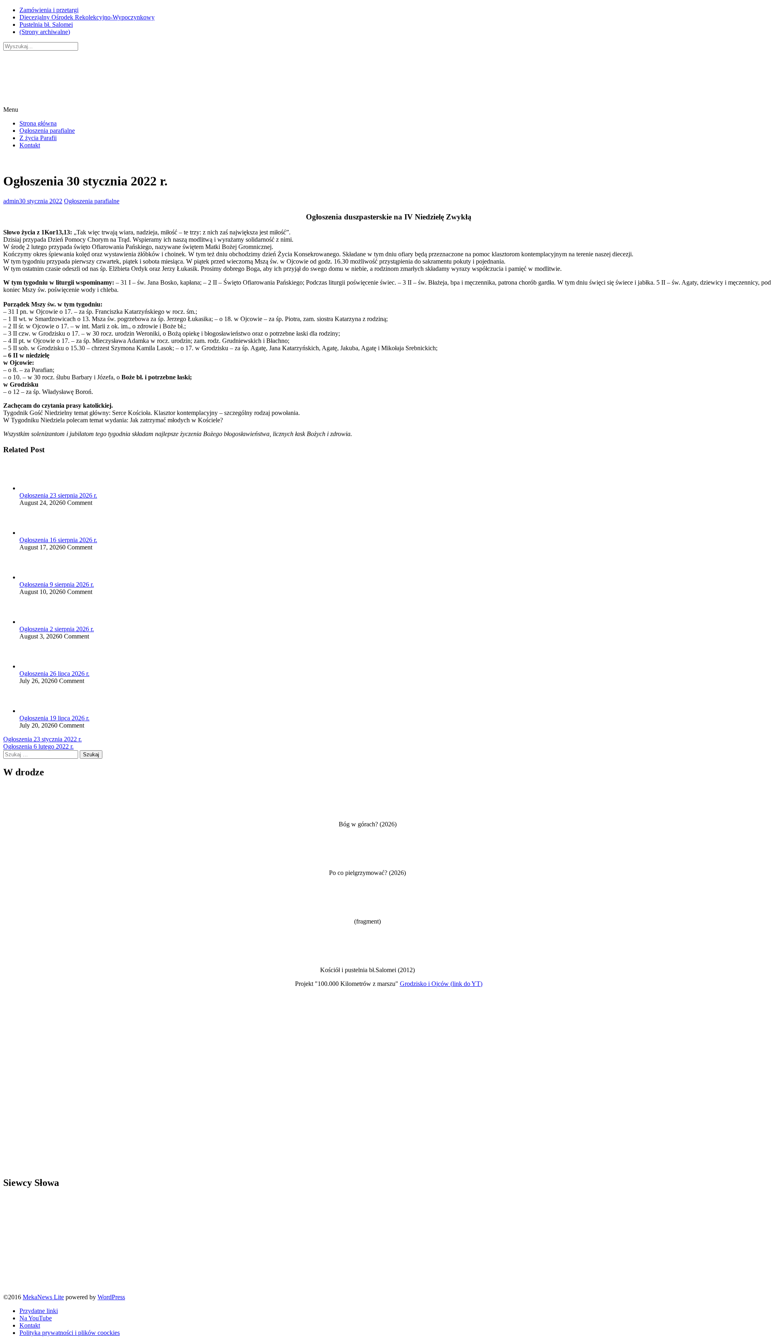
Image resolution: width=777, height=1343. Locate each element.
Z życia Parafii (38, 137)
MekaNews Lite (43, 1297)
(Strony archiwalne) (44, 31)
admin (11, 201)
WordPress (111, 1297)
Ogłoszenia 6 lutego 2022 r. (38, 746)
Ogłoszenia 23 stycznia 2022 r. (42, 739)
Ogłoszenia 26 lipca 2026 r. (54, 673)
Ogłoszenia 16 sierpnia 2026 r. (58, 539)
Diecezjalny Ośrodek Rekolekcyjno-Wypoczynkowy (87, 17)
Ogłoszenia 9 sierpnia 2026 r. (56, 584)
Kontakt (29, 145)
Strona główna (38, 123)
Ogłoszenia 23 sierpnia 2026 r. (58, 495)
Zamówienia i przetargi (49, 9)
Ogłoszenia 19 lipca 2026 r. (54, 718)
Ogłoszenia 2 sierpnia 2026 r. (56, 629)
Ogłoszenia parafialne (47, 130)
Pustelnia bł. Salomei (46, 24)
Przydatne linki (38, 1310)
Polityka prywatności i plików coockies (69, 1332)
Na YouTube (35, 1318)
